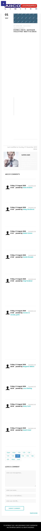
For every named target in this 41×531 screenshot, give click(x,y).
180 (32, 456)
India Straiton (27, 187)
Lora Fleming (27, 388)
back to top (33, 513)
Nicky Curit (27, 406)
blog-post (27, 26)
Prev (14, 452)
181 (8, 459)
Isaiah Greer (27, 430)
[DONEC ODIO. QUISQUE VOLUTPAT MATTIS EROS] (25, 17)
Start (8, 452)
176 (13, 456)
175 (8, 456)
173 (24, 452)
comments (19, 28)
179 (27, 456)
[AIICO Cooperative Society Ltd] (20, 6)
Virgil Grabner (27, 281)
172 (19, 452)
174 (29, 452)
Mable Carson (27, 233)
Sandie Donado (28, 257)
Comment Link (32, 185)
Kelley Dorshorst (28, 209)
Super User (19, 26)
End (18, 459)
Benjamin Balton (28, 366)
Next (13, 459)
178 (22, 456)
